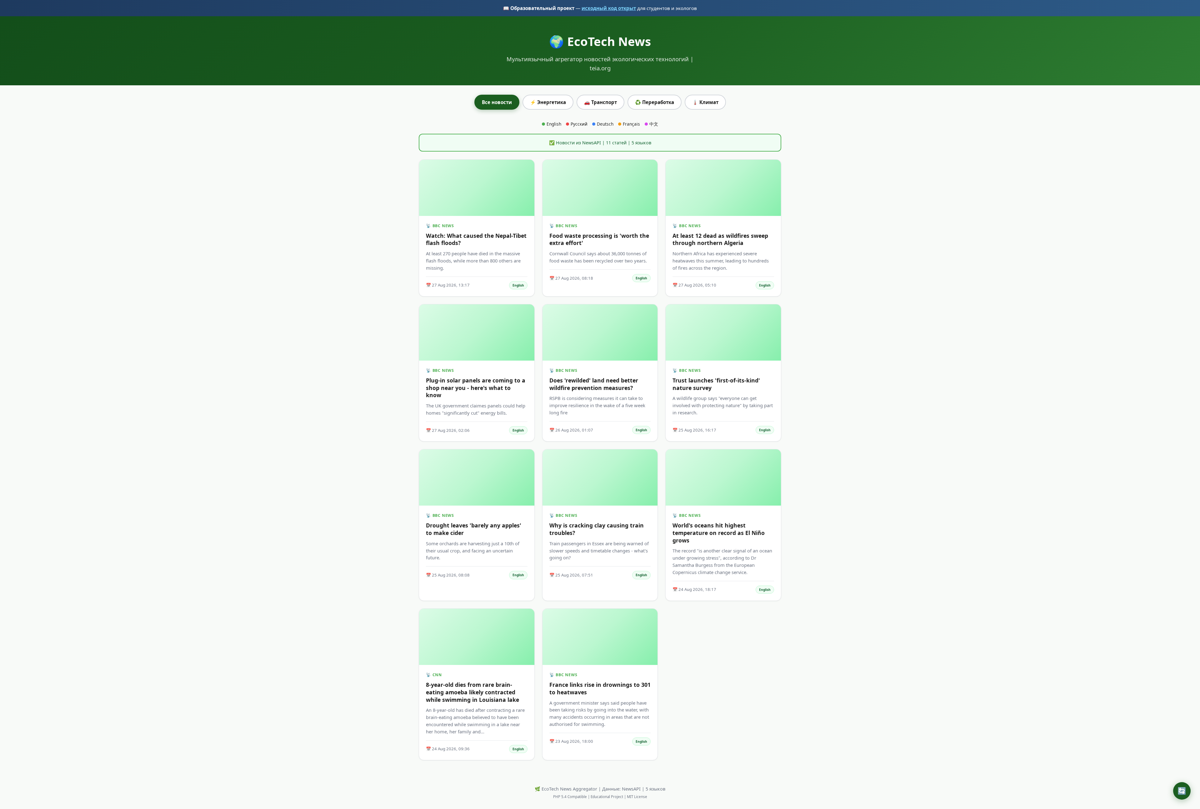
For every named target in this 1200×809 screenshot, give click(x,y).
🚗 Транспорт (600, 102)
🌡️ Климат (705, 102)
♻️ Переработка (654, 102)
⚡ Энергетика (548, 102)
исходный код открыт (609, 8)
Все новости (497, 102)
